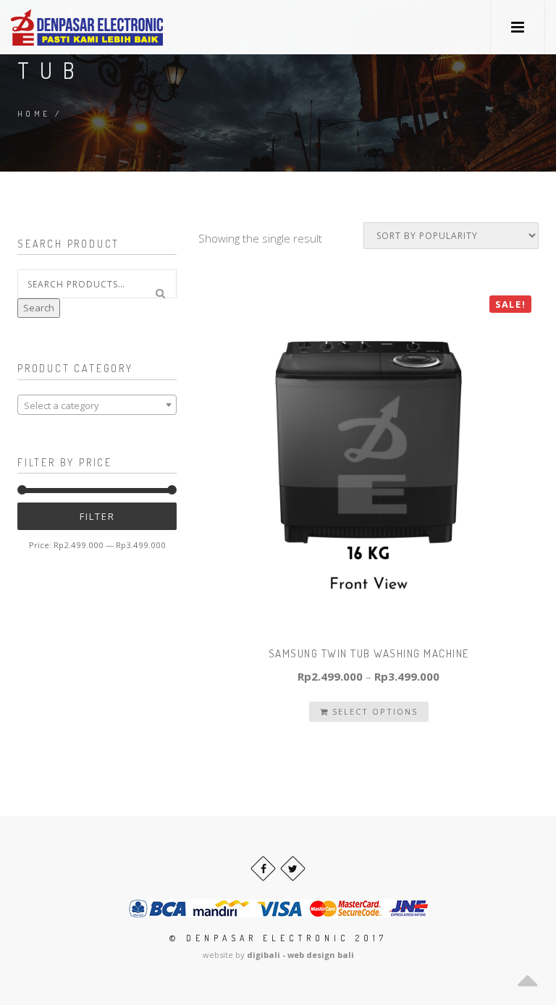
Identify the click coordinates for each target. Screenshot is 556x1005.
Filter (97, 516)
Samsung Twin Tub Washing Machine (369, 653)
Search (38, 307)
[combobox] (97, 405)
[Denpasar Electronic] (54, 27)
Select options (373, 711)
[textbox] (97, 405)
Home (34, 114)
